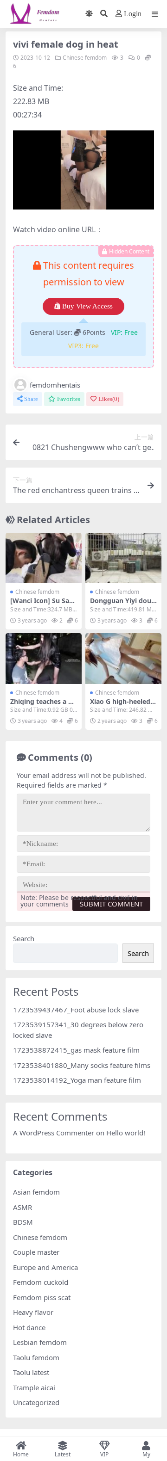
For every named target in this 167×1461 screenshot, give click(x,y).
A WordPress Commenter (53, 1132)
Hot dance (29, 1327)
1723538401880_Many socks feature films (81, 1065)
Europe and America (45, 1267)
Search (23, 938)
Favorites (68, 398)
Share (31, 398)
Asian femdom (36, 1191)
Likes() (108, 398)
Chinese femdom (85, 58)
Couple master (36, 1252)
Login (132, 14)
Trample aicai (34, 1387)
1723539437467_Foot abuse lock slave (76, 1009)
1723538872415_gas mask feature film (76, 1049)
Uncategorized (36, 1402)
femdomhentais (55, 384)
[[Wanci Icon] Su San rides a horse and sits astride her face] (44, 558)
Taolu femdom (36, 1357)
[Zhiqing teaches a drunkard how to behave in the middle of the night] (44, 658)
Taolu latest (31, 1372)
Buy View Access (87, 306)
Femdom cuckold (40, 1282)
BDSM (23, 1222)
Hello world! (125, 1132)
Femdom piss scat (42, 1297)
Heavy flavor (33, 1312)
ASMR (22, 1207)
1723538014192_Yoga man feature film (77, 1080)
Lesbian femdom (40, 1342)
